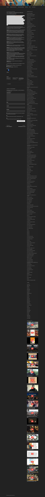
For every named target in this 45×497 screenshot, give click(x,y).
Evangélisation (28, 293)
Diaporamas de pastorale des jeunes (31, 30)
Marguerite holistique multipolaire (31, 14)
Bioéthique (28, 273)
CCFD (9, 65)
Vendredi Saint (28, 203)
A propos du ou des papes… (30, 134)
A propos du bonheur (29, 31)
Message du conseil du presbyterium (31, 189)
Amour (28, 284)
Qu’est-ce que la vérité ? (30, 67)
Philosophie (28, 310)
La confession (28, 220)
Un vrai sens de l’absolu (29, 63)
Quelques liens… (29, 174)
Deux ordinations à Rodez (30, 228)
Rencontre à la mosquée (30, 48)
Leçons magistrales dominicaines (31, 102)
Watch (32, 325)
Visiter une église (29, 169)
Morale (28, 302)
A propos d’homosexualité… (30, 198)
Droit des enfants (29, 241)
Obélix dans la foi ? (29, 89)
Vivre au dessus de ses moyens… (31, 160)
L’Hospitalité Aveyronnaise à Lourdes (31, 26)
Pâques (28, 229)
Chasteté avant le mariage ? (30, 124)
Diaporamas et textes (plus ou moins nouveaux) (32, 206)
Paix (27, 306)
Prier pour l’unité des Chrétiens (30, 192)
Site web (8, 109)
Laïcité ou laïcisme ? (29, 264)
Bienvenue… (28, 215)
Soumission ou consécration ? (30, 75)
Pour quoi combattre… (29, 80)
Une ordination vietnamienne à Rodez (31, 216)
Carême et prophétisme (30, 90)
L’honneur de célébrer (29, 71)
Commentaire (9, 92)
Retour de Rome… (29, 193)
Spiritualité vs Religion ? (29, 23)
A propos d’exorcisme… (29, 109)
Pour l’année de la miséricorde (30, 62)
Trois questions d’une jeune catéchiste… (31, 156)
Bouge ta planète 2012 (29, 121)
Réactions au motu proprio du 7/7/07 (31, 212)
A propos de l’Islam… (29, 66)
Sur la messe (28, 112)
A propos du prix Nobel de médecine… (31, 157)
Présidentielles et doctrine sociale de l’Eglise (32, 120)
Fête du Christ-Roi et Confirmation (31, 250)
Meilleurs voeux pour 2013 (30, 99)
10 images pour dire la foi (30, 113)
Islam (27, 297)
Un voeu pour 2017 (29, 44)
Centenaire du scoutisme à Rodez (31, 219)
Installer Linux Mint (29, 43)
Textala (10, 2)
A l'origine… (28, 165)
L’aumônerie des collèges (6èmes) (31, 130)
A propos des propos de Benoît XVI (31, 224)
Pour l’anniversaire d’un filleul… (30, 254)
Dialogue (28, 289)
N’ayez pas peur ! (29, 17)
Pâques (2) (28, 232)
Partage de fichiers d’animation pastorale (32, 177)
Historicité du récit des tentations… (31, 138)
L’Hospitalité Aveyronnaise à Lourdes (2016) (32, 47)
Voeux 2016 (28, 58)
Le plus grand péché (29, 268)
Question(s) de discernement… (30, 141)
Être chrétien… (28, 246)
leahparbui (13, 11)
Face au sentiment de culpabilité (31, 94)
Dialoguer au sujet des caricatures (31, 242)
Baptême (28, 285)
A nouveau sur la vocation (30, 236)
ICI (11, 26)
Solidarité (28, 315)
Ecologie (28, 290)
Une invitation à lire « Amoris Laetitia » (31, 40)
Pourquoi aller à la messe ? (30, 269)
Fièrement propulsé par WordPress (10, 495)
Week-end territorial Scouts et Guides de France (32, 133)
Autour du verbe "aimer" (30, 53)
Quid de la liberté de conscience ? (31, 265)
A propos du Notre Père (29, 188)
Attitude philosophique (29, 83)
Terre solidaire (28, 137)
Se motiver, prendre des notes (30, 36)
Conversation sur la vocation (30, 237)
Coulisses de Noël (29, 148)
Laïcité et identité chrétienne (30, 59)
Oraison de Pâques (29, 54)
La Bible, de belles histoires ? (30, 152)
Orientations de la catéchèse (30, 211)
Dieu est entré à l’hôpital (30, 259)
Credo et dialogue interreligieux (30, 129)
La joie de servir (29, 22)
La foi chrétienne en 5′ (29, 105)
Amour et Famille (29, 277)
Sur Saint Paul (28, 183)
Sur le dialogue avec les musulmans (31, 108)
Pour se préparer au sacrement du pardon (32, 253)
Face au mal (28, 173)
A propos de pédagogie (29, 249)
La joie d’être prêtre (29, 70)
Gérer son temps (29, 39)
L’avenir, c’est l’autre (29, 258)
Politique (28, 311)
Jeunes (28, 298)
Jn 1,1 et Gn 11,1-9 (29, 153)
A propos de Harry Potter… (30, 207)
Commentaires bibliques (30, 13)
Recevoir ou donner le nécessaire (31, 18)
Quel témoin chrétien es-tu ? (30, 182)
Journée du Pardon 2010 (30, 170)
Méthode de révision (29, 27)
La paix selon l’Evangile (29, 272)
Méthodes (28, 301)
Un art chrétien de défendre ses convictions (32, 76)
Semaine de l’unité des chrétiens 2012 (31, 125)
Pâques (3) (28, 233)
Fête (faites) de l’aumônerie (30, 84)
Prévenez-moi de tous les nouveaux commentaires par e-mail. (15, 116)
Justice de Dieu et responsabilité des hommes (32, 142)
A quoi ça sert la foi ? (29, 35)
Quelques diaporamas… (29, 199)
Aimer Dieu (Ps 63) (29, 202)
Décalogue (28, 79)
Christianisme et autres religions (31, 147)
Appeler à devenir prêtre (30, 95)
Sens (27, 314)
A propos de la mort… (29, 161)
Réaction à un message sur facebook (31, 178)
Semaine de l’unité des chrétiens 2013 (31, 98)
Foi (27, 294)
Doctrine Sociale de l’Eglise (30, 245)
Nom (7, 102)
